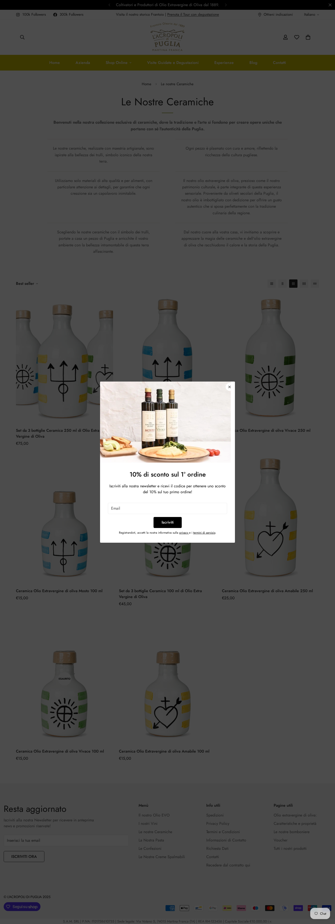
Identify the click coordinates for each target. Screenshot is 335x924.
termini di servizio (204, 532)
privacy (184, 532)
